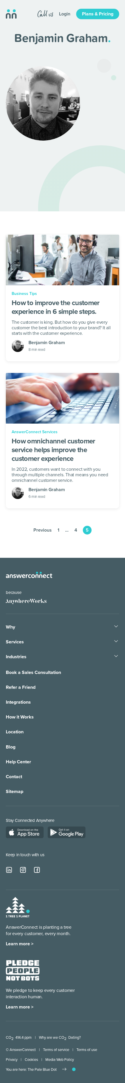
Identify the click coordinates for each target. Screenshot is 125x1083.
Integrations (18, 702)
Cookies (31, 1059)
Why (10, 627)
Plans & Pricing (97, 14)
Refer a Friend (20, 687)
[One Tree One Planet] (18, 907)
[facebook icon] (37, 870)
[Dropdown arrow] (116, 626)
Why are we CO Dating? (60, 1037)
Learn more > (19, 944)
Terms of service (56, 1049)
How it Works (20, 717)
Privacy (11, 1059)
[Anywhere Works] (24, 601)
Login (64, 14)
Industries (16, 657)
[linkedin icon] (9, 870)
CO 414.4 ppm (19, 1037)
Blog (10, 747)
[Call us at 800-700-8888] (45, 13)
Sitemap (14, 791)
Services (15, 642)
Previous (42, 530)
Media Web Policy (59, 1059)
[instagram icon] (23, 870)
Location (15, 732)
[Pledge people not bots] (23, 970)
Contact (14, 777)
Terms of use (86, 1049)
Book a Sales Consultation (33, 672)
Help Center (18, 762)
